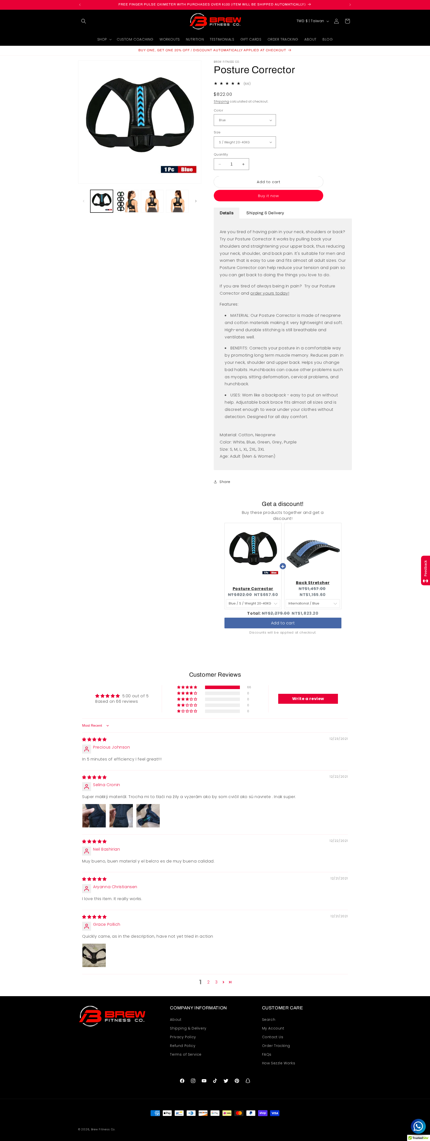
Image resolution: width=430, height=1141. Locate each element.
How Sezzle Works (278, 1063)
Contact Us (272, 1036)
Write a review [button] (308, 699)
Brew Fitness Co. (103, 1130)
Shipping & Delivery (188, 1028)
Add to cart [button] (283, 620)
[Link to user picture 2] (121, 816)
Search (268, 1019)
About (175, 1019)
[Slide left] (83, 201)
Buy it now (268, 195)
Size (217, 132)
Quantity (221, 154)
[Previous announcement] (79, 4)
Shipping (221, 102)
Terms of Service (186, 1054)
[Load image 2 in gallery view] (126, 201)
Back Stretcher (312, 583)
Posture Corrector (253, 589)
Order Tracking (276, 1045)
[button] (83, 21)
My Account (273, 1028)
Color (218, 110)
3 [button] (216, 982)
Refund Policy (182, 1045)
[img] (94, 740)
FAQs (266, 1054)
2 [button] (208, 982)
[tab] (226, 213)
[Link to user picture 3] (148, 816)
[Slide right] (195, 201)
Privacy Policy (183, 1036)
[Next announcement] (350, 4)
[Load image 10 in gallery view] (177, 201)
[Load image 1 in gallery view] (101, 201)
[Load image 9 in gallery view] (152, 201)
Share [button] (224, 481)
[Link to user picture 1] (94, 816)
